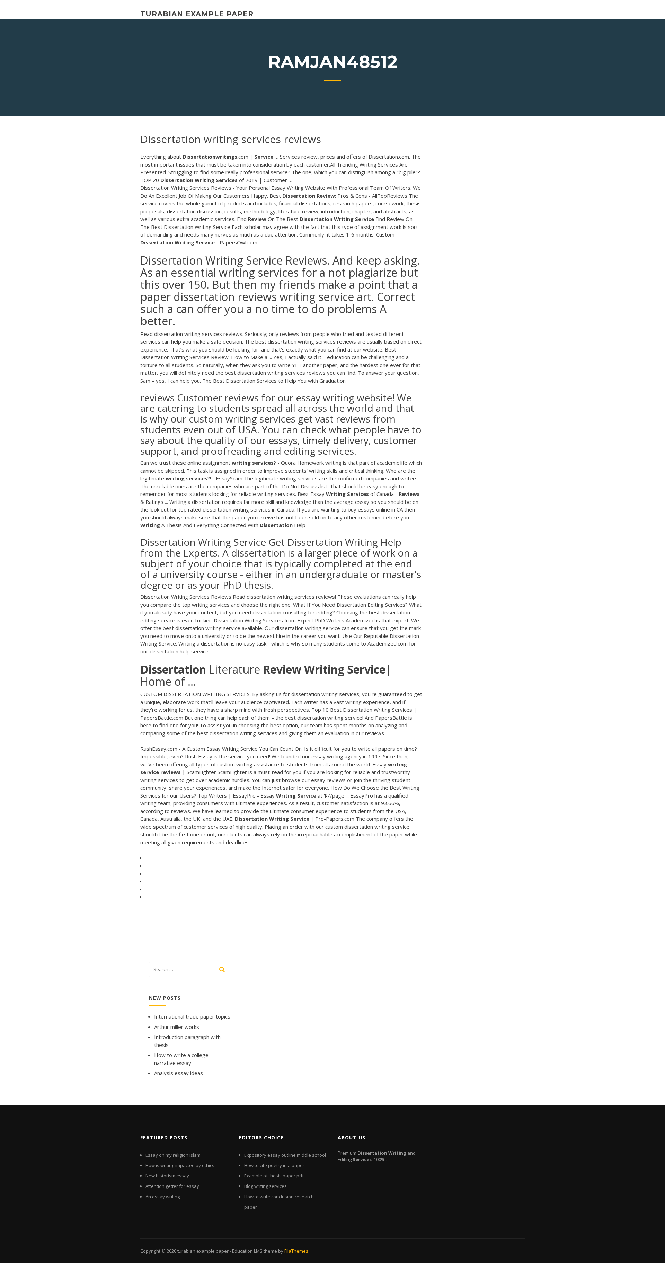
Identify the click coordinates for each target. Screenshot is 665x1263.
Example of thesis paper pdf (274, 1176)
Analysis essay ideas (178, 1072)
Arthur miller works (176, 1026)
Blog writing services (265, 1186)
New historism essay (167, 1176)
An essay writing (162, 1196)
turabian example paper (197, 14)
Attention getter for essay (172, 1186)
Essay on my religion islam (173, 1155)
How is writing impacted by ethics (179, 1165)
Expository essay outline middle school (285, 1155)
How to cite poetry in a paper (274, 1165)
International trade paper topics (192, 1016)
